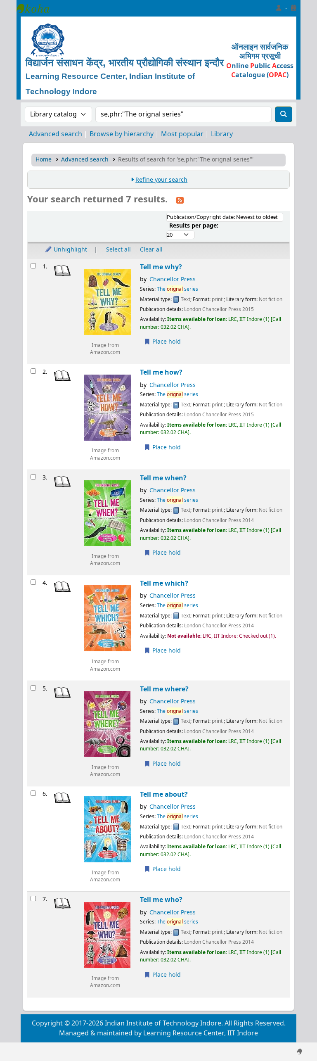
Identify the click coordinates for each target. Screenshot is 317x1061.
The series (177, 289)
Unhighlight (69, 249)
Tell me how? (161, 372)
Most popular (182, 134)
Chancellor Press (172, 279)
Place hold (166, 341)
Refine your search (161, 180)
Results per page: (193, 225)
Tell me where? (164, 689)
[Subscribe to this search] (180, 200)
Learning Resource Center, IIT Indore (37, 8)
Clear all (151, 249)
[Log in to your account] (279, 8)
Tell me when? (163, 478)
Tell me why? (161, 267)
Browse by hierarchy (122, 134)
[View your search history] (293, 8)
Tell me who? (161, 899)
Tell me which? (164, 583)
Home (43, 159)
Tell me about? (164, 794)
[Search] (283, 114)
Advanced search (55, 134)
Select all (118, 249)
